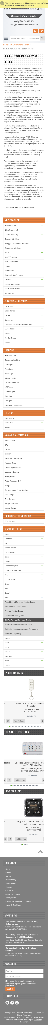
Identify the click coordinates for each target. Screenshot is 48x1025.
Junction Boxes (10, 338)
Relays (7, 485)
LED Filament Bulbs (12, 382)
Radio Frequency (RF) (13, 481)
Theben (7, 652)
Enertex (7, 561)
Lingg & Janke (10, 579)
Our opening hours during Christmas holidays (20, 949)
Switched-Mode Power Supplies (16, 490)
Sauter (7, 593)
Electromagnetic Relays (13, 458)
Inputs (7, 252)
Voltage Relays (10, 508)
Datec (7, 557)
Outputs (7, 266)
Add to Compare (41, 721)
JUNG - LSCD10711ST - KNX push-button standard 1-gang (24, 822)
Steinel (7, 638)
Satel (7, 588)
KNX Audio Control (12, 261)
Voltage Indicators (11, 503)
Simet (27, 45)
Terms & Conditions (13, 905)
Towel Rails (9, 423)
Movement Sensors (12, 472)
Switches (8, 279)
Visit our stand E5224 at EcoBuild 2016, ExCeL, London (21, 923)
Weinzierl (8, 656)
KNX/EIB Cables (11, 257)
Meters (7, 342)
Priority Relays (10, 476)
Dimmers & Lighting (12, 239)
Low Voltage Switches (13, 467)
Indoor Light (9, 373)
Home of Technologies (13, 570)
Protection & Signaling (13, 633)
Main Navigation (5, 38)
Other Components (12, 230)
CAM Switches (10, 521)
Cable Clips (9, 306)
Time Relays (9, 494)
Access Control (10, 225)
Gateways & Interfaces (13, 248)
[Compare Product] (35, 31)
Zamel (7, 660)
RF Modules (9, 270)
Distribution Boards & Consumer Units (18, 324)
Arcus (7, 534)
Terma (7, 647)
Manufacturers (16, 45)
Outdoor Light (10, 391)
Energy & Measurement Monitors (17, 243)
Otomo (7, 584)
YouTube (17, 1003)
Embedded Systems (12, 566)
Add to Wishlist (35, 721)
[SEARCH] (42, 38)
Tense (7, 642)
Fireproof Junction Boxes (14, 611)
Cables (7, 315)
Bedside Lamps (10, 355)
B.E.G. (7, 543)
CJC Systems (10, 552)
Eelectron (8, 538)
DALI (6, 445)
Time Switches (10, 499)
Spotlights (8, 400)
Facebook (12, 1003)
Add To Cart (11, 721)
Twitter (7, 1003)
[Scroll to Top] (41, 852)
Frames (7, 333)
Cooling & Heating (11, 234)
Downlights (9, 364)
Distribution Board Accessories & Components (21, 629)
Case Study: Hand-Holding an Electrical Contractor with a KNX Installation (21, 936)
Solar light (8, 396)
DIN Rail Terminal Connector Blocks (18, 620)
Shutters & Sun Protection (14, 275)
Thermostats (9, 418)
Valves (7, 427)
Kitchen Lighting (11, 378)
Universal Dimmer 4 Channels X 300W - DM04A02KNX (24, 763)
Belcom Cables (10, 548)
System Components (12, 284)
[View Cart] (41, 31)
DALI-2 (7, 449)
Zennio (7, 665)
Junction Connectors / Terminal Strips (18, 624)
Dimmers (8, 454)
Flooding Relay (10, 463)
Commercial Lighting (12, 360)
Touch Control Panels (12, 288)
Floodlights (9, 369)
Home (5, 45)
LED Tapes (9, 387)
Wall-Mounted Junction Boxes (15, 606)
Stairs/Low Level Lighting (14, 405)
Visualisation (9, 293)
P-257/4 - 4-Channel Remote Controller (24, 704)
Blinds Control (10, 440)
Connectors (9, 320)
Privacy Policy (21, 1017)
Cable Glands (10, 311)
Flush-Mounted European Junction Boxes (20, 602)
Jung (6, 575)
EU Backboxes (10, 329)
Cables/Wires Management (15, 615)
